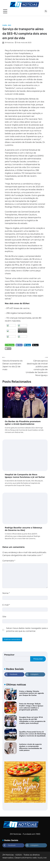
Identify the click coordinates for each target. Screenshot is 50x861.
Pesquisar (9, 655)
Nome (6, 593)
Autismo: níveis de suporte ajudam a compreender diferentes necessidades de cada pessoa (30, 747)
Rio (9, 25)
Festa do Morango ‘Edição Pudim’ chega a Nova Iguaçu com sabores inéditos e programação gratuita (31, 707)
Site (4, 616)
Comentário (8, 561)
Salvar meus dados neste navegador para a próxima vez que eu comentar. (27, 629)
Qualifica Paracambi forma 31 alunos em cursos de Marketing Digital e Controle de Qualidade (32, 734)
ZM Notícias (9, 42)
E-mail (6, 605)
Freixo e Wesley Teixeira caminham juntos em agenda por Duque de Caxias (31, 693)
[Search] (46, 11)
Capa (4, 25)
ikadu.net (42, 858)
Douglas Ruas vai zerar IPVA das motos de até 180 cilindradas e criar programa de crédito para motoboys (32, 720)
